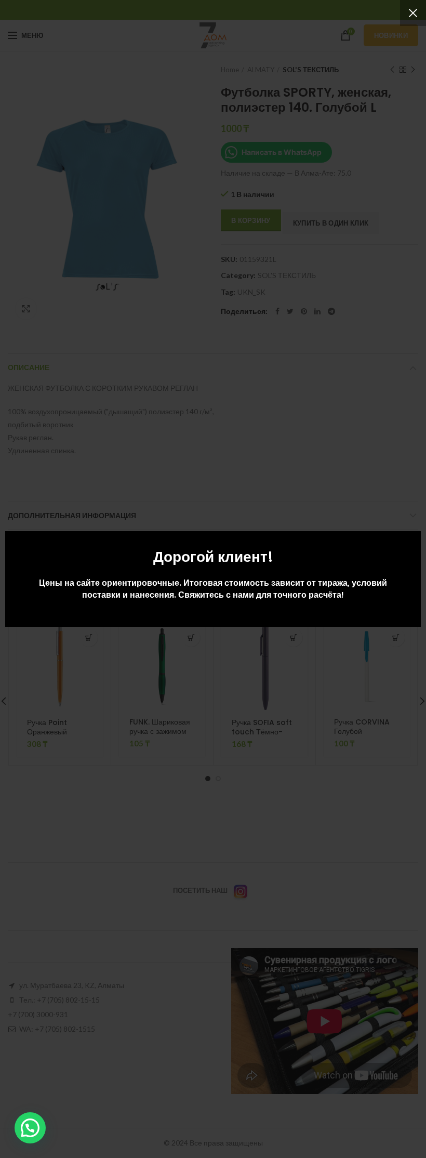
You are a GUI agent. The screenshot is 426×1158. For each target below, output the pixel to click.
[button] (30, 1127)
